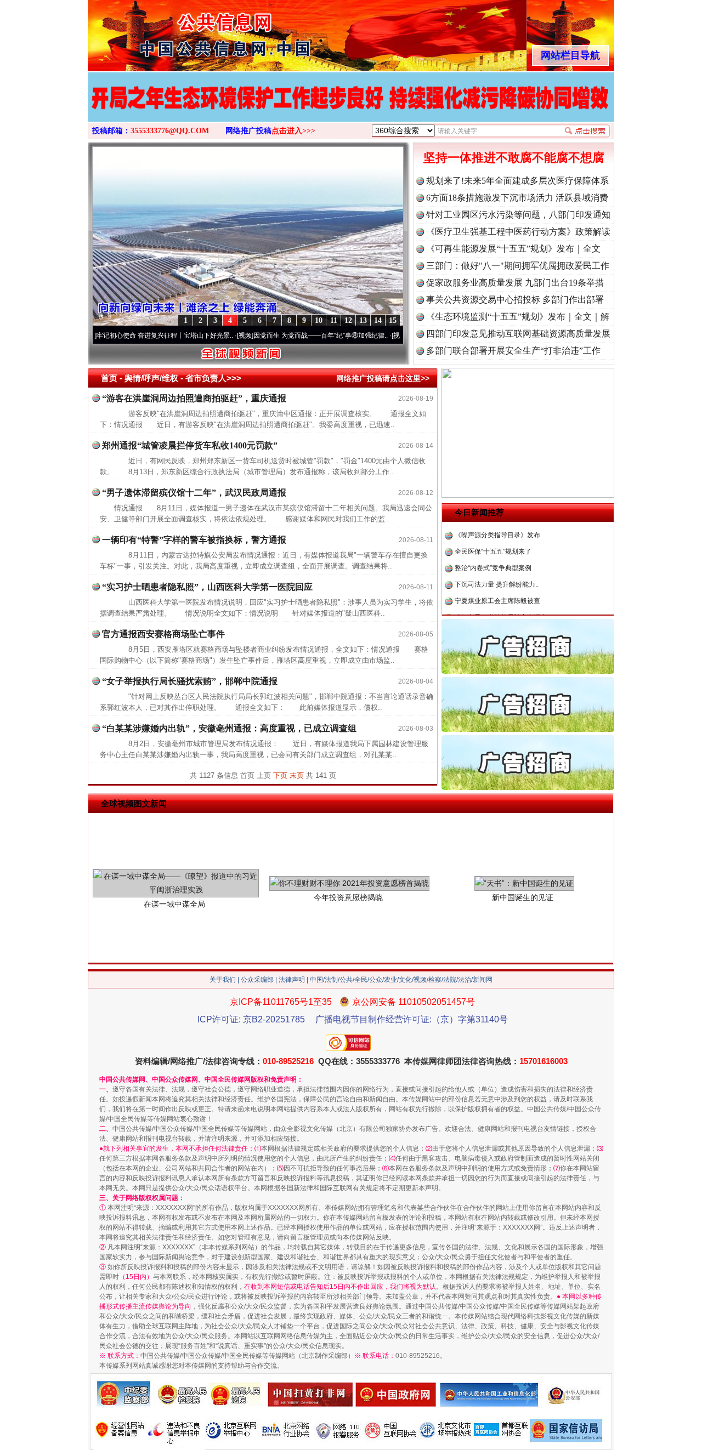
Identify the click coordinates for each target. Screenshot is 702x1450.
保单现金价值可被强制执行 (494, 612)
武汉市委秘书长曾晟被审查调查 (501, 596)
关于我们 (223, 979)
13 (363, 320)
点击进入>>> (293, 131)
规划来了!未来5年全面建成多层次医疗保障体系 (517, 180)
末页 (297, 775)
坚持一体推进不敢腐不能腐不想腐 (513, 157)
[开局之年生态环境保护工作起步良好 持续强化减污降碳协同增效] (351, 108)
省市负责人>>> (213, 378)
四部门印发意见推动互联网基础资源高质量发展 (518, 333)
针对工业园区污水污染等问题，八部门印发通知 (518, 214)
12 (348, 320)
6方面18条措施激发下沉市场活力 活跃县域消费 (517, 197)
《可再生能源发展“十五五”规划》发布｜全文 (513, 248)
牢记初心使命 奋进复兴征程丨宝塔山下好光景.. (133, 335)
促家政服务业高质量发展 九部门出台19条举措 (515, 282)
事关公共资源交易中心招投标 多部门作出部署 (515, 299)
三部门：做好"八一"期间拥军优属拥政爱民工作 (517, 265)
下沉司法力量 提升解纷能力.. (497, 563)
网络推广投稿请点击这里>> (382, 378)
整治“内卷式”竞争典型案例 (493, 546)
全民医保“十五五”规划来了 (493, 530)
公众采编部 (257, 979)
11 (333, 320)
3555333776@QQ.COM (170, 131)
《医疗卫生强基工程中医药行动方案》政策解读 (518, 231)
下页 (280, 775)
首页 (109, 378)
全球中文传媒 (178, 32)
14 (378, 320)
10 (318, 320)
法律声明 (292, 979)
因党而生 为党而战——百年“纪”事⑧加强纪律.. (289, 335)
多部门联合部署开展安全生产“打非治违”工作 (513, 350)
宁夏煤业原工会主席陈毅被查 (497, 579)
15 (393, 320)
